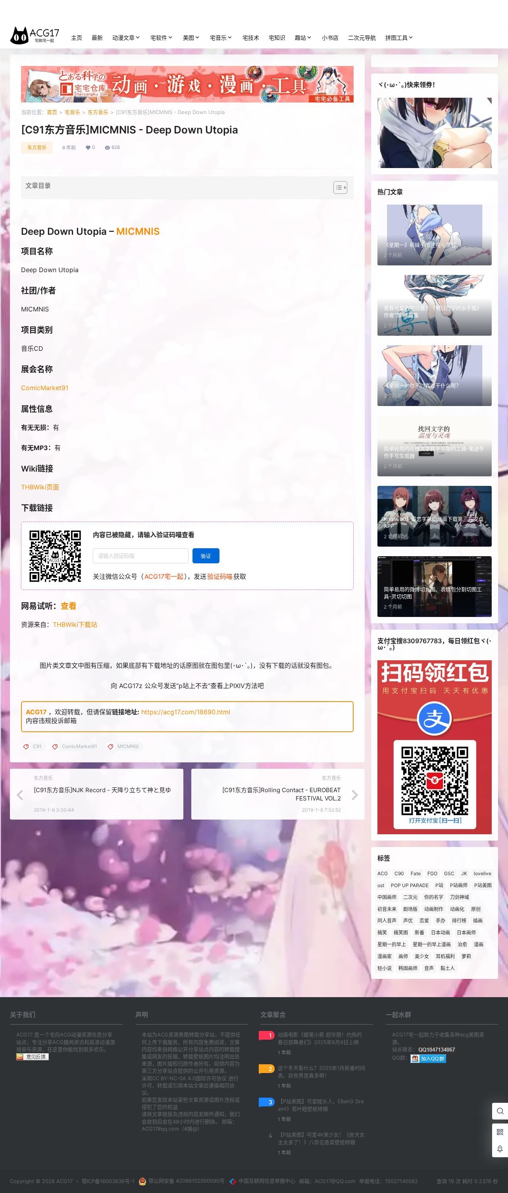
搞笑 (382, 933)
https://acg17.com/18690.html (185, 712)
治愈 (462, 944)
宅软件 (158, 37)
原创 (476, 909)
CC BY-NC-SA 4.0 (174, 1078)
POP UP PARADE (410, 885)
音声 (429, 968)
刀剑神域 (459, 897)
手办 (440, 921)
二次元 (410, 897)
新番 (419, 933)
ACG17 (36, 712)
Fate (416, 873)
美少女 (422, 956)
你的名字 (433, 897)
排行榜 (459, 921)
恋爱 (424, 921)
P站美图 (483, 885)
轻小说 (384, 968)
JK (464, 873)
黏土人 (448, 968)
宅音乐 (218, 37)
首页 (52, 112)
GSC (449, 873)
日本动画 (440, 933)
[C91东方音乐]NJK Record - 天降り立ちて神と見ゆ (102, 790)
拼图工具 (396, 37)
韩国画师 (408, 968)
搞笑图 (401, 933)
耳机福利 (445, 956)
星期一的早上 (391, 944)
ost (380, 885)
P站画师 (459, 885)
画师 (403, 956)
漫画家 (384, 956)
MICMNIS (138, 231)
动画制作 (433, 909)
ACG (382, 873)
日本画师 (466, 933)
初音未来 (386, 909)
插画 (478, 921)
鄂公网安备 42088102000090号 (186, 1181)
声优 (408, 921)
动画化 (457, 909)
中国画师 (386, 897)
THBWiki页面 (40, 487)
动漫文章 (123, 37)
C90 (399, 873)
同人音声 (386, 921)
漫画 (478, 944)
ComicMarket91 (44, 388)
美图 (188, 37)
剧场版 (410, 909)
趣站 (300, 37)
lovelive (482, 873)
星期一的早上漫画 (432, 944)
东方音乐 (98, 112)
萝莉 (466, 956)
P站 (439, 885)
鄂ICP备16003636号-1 (108, 1181)
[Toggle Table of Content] (336, 187)
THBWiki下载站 (75, 624)
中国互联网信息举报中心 (267, 1181)
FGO (432, 873)
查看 (69, 606)
